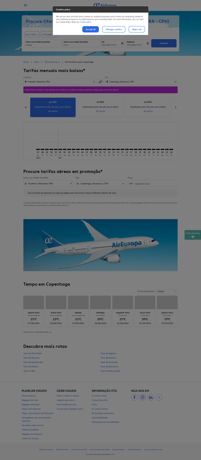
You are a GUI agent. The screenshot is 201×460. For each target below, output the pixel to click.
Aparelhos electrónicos (33, 425)
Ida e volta (31, 34)
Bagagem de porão (30, 404)
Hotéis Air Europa (30, 438)
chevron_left (25, 107)
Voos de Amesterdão (33, 362)
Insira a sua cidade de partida (38, 42)
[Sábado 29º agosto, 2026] (47, 149)
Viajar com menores (31, 408)
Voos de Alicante (31, 357)
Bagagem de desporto (32, 434)
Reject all (136, 29)
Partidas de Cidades (46, 449)
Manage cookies (114, 29)
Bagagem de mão (30, 400)
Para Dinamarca (52, 62)
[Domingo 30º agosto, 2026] (51, 149)
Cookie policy (85, 22)
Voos (36, 62)
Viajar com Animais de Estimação (37, 413)
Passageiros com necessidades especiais (36, 419)
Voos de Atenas (30, 366)
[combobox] (43, 45)
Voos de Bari (29, 370)
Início (26, 62)
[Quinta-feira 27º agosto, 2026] (38, 149)
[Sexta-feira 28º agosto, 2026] (42, 149)
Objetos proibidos (30, 429)
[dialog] (100, 20)
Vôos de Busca (29, 395)
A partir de (27, 77)
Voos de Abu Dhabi (32, 353)
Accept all (90, 29)
